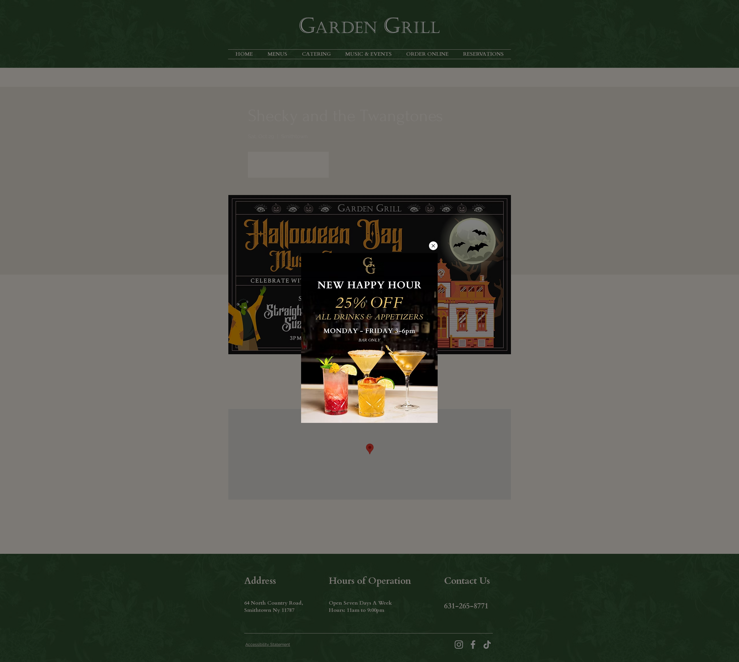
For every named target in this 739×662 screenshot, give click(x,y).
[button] (433, 245)
